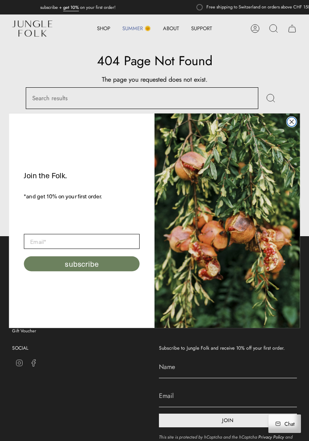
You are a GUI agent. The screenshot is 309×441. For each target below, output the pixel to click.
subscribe (81, 264)
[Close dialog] (291, 121)
